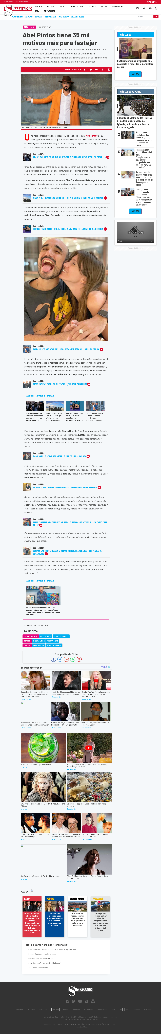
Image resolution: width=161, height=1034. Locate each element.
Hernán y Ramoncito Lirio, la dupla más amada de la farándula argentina (68, 229)
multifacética (50, 16)
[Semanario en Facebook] (67, 1001)
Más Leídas (125, 34)
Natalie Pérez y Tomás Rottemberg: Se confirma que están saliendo (65, 487)
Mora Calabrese (61, 636)
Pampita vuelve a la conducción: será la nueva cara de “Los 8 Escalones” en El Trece (70, 524)
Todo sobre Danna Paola (38, 967)
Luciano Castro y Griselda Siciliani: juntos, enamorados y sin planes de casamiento (67, 552)
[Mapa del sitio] (93, 1001)
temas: (27, 645)
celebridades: (31, 636)
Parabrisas (88, 1009)
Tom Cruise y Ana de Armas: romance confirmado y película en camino (66, 349)
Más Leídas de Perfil (130, 91)
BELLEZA (50, 6)
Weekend (76, 1009)
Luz (120, 1009)
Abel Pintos (45, 636)
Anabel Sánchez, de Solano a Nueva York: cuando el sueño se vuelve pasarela (69, 157)
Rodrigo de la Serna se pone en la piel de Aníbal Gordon (59, 456)
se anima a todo (77, 16)
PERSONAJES (118, 6)
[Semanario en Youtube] (80, 1001)
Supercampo (102, 1009)
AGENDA (38, 6)
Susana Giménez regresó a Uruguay (42, 954)
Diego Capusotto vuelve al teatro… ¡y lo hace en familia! (60, 384)
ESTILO (104, 6)
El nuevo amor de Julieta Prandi (40, 958)
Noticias (31, 1009)
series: (27, 641)
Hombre (66, 1009)
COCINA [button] (62, 6)
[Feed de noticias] (86, 1001)
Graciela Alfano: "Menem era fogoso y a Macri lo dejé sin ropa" (52, 949)
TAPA (37, 11)
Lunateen (136, 1009)
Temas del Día (17, 16)
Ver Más (135, 74)
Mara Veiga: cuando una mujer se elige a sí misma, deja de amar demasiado (68, 197)
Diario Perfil (19, 1009)
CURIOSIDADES (76, 6)
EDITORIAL (92, 6)
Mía (126, 1009)
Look (113, 1009)
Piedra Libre (39, 641)
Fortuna (55, 1009)
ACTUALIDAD (49, 11)
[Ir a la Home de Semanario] (80, 991)
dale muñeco (63, 16)
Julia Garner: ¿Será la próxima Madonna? (44, 963)
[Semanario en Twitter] (73, 1001)
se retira (28, 16)
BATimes (147, 1009)
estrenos (38, 16)
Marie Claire (44, 1009)
